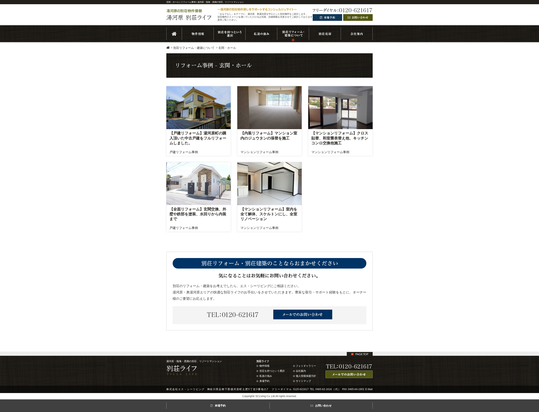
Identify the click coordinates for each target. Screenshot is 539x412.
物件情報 (264, 365)
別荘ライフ (262, 361)
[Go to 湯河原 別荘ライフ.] (168, 47)
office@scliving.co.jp (178, 396)
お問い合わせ (323, 405)
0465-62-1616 (323, 389)
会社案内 (301, 370)
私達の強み (265, 376)
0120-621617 (301, 389)
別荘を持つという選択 (272, 370)
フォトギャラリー (306, 365)
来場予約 (264, 381)
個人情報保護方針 (306, 376)
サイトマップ (303, 381)
